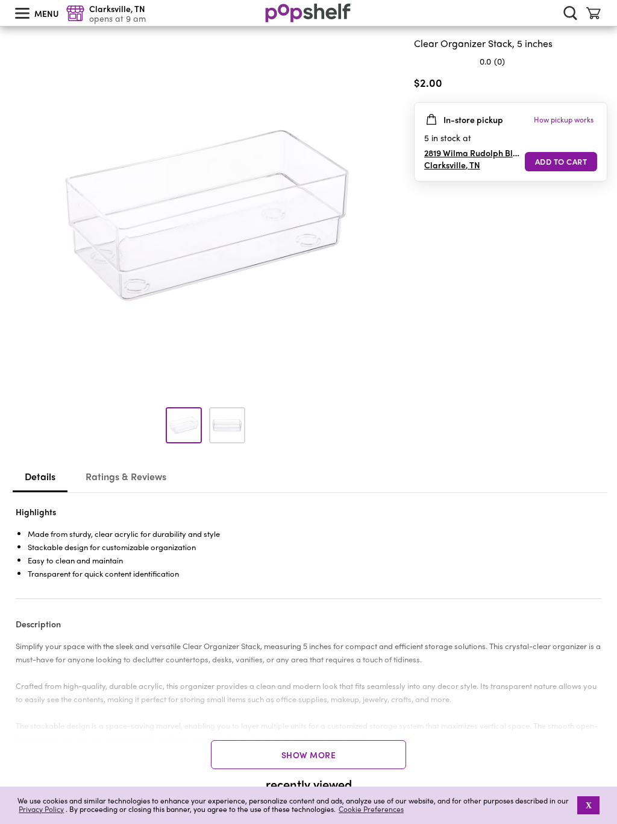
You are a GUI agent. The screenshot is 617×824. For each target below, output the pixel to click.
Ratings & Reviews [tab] (126, 476)
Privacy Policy (41, 809)
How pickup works (564, 119)
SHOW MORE (308, 755)
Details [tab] (40, 476)
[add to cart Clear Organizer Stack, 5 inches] (561, 161)
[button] (597, 85)
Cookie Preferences (371, 808)
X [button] (589, 805)
